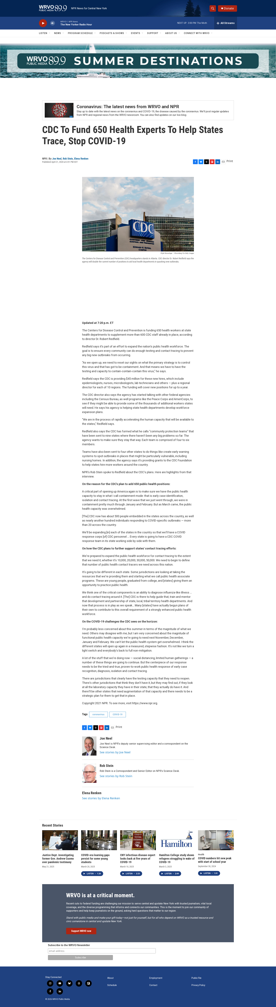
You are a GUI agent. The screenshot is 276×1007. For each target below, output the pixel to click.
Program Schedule (80, 33)
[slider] (57, 23)
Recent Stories (52, 825)
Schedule (112, 985)
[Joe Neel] (89, 746)
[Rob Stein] (89, 773)
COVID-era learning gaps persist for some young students (95, 858)
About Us (171, 33)
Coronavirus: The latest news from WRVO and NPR (128, 106)
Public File (196, 978)
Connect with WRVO (197, 33)
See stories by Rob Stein (116, 776)
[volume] (52, 23)
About (110, 978)
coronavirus (98, 714)
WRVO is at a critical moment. (100, 895)
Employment (155, 978)
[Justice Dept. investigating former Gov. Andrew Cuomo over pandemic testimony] (60, 840)
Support (152, 33)
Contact (153, 985)
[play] (43, 23)
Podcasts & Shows (112, 33)
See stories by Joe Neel (115, 752)
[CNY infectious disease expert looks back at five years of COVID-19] (138, 840)
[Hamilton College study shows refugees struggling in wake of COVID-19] (177, 840)
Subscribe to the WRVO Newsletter (69, 945)
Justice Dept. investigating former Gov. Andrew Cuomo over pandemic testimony (58, 858)
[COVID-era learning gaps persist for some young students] (99, 840)
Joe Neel (56, 158)
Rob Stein (68, 158)
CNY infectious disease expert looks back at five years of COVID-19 (137, 858)
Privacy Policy (198, 985)
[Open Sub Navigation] (49, 33)
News (57, 33)
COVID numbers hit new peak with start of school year (214, 860)
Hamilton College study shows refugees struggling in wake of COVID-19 (177, 858)
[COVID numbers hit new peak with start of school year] (216, 840)
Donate (229, 8)
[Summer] (138, 61)
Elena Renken (81, 158)
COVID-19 (118, 714)
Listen (43, 33)
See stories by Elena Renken (101, 798)
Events (135, 33)
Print (229, 161)
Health (201, 854)
